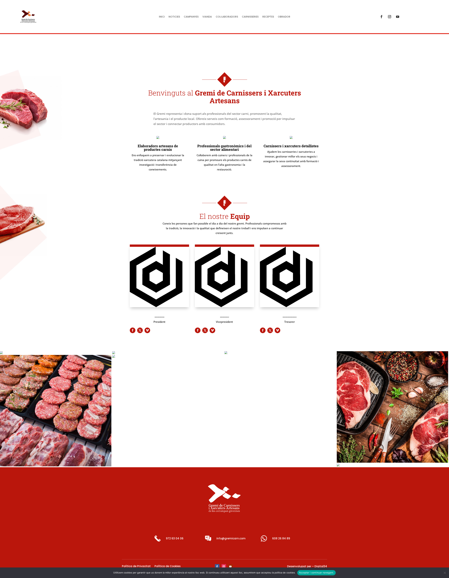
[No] (444, 572)
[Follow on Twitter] (140, 330)
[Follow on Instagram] (389, 17)
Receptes (268, 16)
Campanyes (191, 16)
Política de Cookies (168, 566)
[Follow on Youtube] (397, 17)
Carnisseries (250, 16)
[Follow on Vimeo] (147, 330)
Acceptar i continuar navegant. (316, 572)
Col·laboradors (227, 16)
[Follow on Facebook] (381, 17)
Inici (162, 16)
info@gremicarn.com (231, 538)
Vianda (207, 16)
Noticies (174, 16)
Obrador (284, 16)
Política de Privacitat (136, 566)
